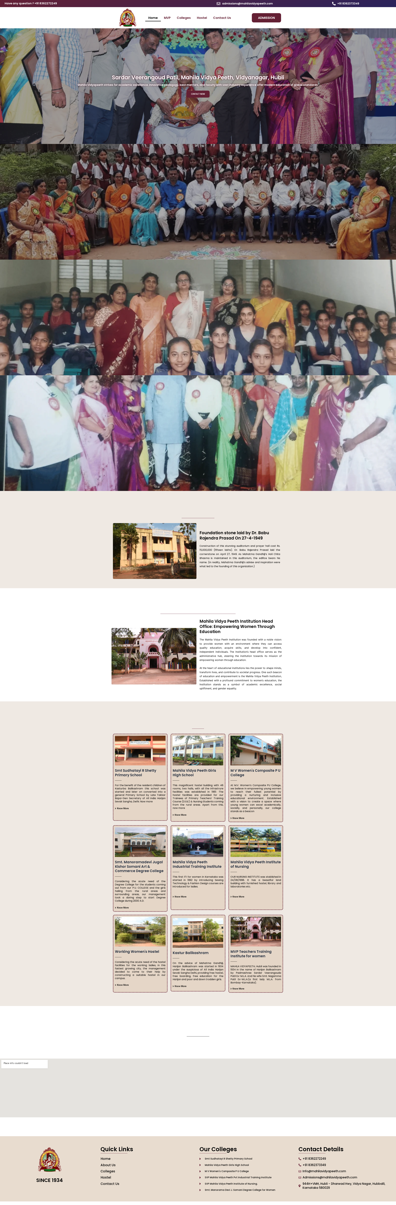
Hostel (202, 18)
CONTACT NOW (198, 94)
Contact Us (222, 18)
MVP (167, 18)
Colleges (184, 18)
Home (153, 18)
